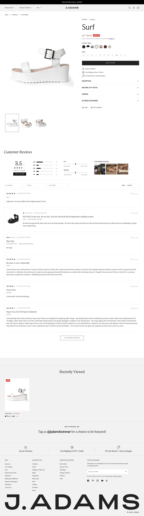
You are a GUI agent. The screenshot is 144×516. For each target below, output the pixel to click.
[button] (138, 8)
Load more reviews (72, 338)
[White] (10, 416)
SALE (61, 478)
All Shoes (15, 15)
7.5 (100, 55)
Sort (123, 185)
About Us (7, 464)
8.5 (108, 55)
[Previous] (9, 66)
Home (6, 15)
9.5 (116, 55)
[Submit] (125, 471)
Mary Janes (35, 478)
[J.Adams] (72, 7)
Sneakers (35, 487)
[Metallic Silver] (8, 416)
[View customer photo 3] (122, 169)
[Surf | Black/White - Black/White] (88, 47)
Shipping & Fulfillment (11, 478)
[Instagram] (97, 480)
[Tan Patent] (12, 416)
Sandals (34, 484)
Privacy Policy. (118, 476)
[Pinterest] (93, 480)
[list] (40, 65)
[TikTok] (107, 480)
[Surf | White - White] (96, 47)
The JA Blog (8, 467)
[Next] (71, 66)
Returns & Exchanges (11, 481)
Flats (33, 481)
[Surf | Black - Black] (84, 47)
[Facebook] (88, 480)
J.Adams (136, 512)
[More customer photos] (130, 169)
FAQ (6, 470)
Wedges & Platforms (38, 470)
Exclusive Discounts (11, 473)
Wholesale (8, 484)
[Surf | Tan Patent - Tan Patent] (101, 47)
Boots (34, 490)
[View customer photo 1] (99, 169)
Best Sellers (63, 464)
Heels (34, 467)
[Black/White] (7, 416)
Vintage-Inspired (65, 473)
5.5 (83, 55)
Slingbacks (35, 475)
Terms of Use (108, 476)
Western (62, 475)
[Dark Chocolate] (13, 416)
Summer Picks (64, 467)
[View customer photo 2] (111, 169)
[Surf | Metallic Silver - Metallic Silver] (92, 47)
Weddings (63, 470)
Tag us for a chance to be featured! (72, 432)
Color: (86, 43)
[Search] (129, 8)
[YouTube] (102, 480)
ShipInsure (8, 475)
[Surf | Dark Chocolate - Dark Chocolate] (105, 47)
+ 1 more (17, 416)
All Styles (35, 464)
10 (120, 55)
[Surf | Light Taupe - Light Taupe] (109, 47)
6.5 (92, 55)
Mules (34, 473)
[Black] (5, 416)
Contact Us (8, 487)
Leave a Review (19, 174)
